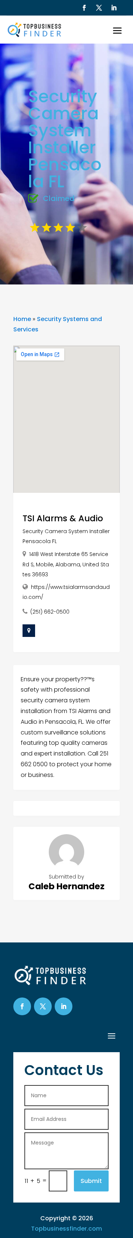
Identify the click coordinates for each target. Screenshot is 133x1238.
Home (22, 319)
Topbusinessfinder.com (66, 1228)
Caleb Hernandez (66, 886)
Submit (91, 1181)
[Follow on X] (99, 8)
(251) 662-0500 (49, 611)
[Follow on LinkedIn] (114, 8)
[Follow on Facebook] (84, 8)
